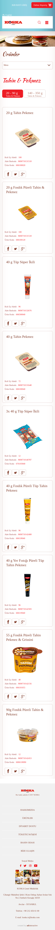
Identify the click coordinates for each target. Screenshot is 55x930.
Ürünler (10, 54)
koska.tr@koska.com (31, 917)
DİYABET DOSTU (27, 826)
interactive (32, 925)
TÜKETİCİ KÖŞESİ (27, 834)
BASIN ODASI (27, 842)
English (8, 15)
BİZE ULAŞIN (27, 851)
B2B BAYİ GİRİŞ (19, 5)
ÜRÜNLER (27, 818)
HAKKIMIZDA (27, 810)
